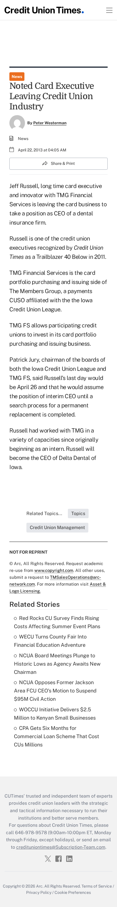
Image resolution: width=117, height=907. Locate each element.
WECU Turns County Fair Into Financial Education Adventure (50, 641)
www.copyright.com (53, 570)
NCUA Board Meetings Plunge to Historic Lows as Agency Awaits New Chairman (57, 663)
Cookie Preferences (73, 892)
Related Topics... (44, 513)
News (17, 76)
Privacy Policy (38, 892)
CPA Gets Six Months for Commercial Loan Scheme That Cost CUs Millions (56, 736)
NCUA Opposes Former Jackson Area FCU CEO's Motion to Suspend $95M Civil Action (55, 690)
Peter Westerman (49, 123)
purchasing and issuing (60, 282)
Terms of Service (97, 886)
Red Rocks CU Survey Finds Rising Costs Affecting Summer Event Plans (57, 622)
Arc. (39, 886)
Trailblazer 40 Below (61, 256)
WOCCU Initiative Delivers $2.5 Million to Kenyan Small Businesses (55, 713)
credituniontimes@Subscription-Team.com (60, 847)
